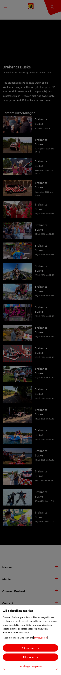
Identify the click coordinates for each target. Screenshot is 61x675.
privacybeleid (40, 637)
